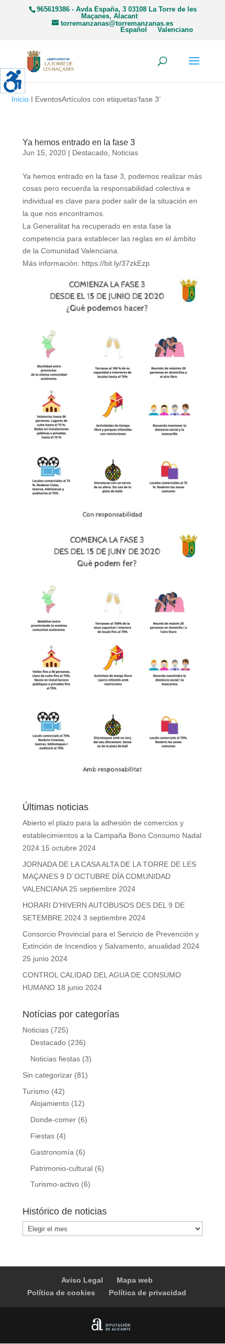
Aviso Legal (82, 1280)
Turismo (35, 1091)
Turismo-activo (54, 1184)
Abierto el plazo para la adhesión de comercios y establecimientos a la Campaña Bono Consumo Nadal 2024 (111, 835)
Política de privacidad (147, 1292)
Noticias (125, 152)
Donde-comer (53, 1119)
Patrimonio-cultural (61, 1168)
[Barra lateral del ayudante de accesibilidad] (12, 80)
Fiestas (42, 1136)
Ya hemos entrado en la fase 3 (78, 142)
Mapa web (135, 1280)
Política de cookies (61, 1292)
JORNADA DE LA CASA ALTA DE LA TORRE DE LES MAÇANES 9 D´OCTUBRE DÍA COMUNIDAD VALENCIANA (109, 877)
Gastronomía (52, 1152)
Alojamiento (49, 1103)
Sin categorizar (47, 1075)
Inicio (20, 99)
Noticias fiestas (55, 1059)
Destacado (90, 152)
